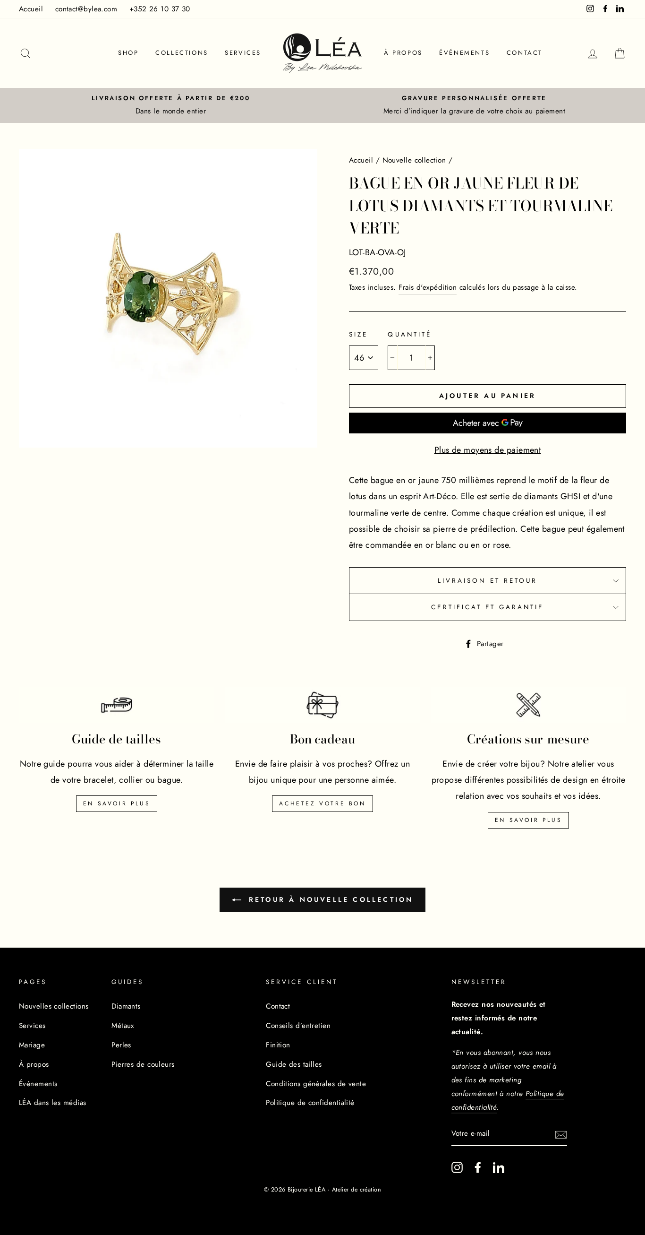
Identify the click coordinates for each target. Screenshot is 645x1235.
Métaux (122, 1025)
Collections (181, 52)
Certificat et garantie (487, 607)
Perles (121, 1045)
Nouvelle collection (414, 160)
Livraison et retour (487, 580)
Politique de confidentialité (310, 1102)
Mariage (32, 1045)
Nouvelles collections (53, 1006)
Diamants (126, 1006)
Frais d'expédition (428, 287)
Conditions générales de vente (316, 1084)
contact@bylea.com (86, 9)
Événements (464, 52)
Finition (278, 1045)
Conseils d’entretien (298, 1025)
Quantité (409, 334)
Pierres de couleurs (143, 1064)
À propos (403, 52)
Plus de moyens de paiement (487, 450)
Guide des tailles (294, 1064)
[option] (170, 105)
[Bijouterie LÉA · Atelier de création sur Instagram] (457, 1167)
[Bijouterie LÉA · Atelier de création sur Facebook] (478, 1167)
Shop (128, 52)
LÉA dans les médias (52, 1102)
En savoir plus (116, 803)
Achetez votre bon (322, 803)
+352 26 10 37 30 (159, 9)
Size (358, 334)
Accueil (31, 9)
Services (243, 52)
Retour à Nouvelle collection (329, 899)
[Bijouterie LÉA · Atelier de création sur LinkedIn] (498, 1167)
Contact (525, 52)
